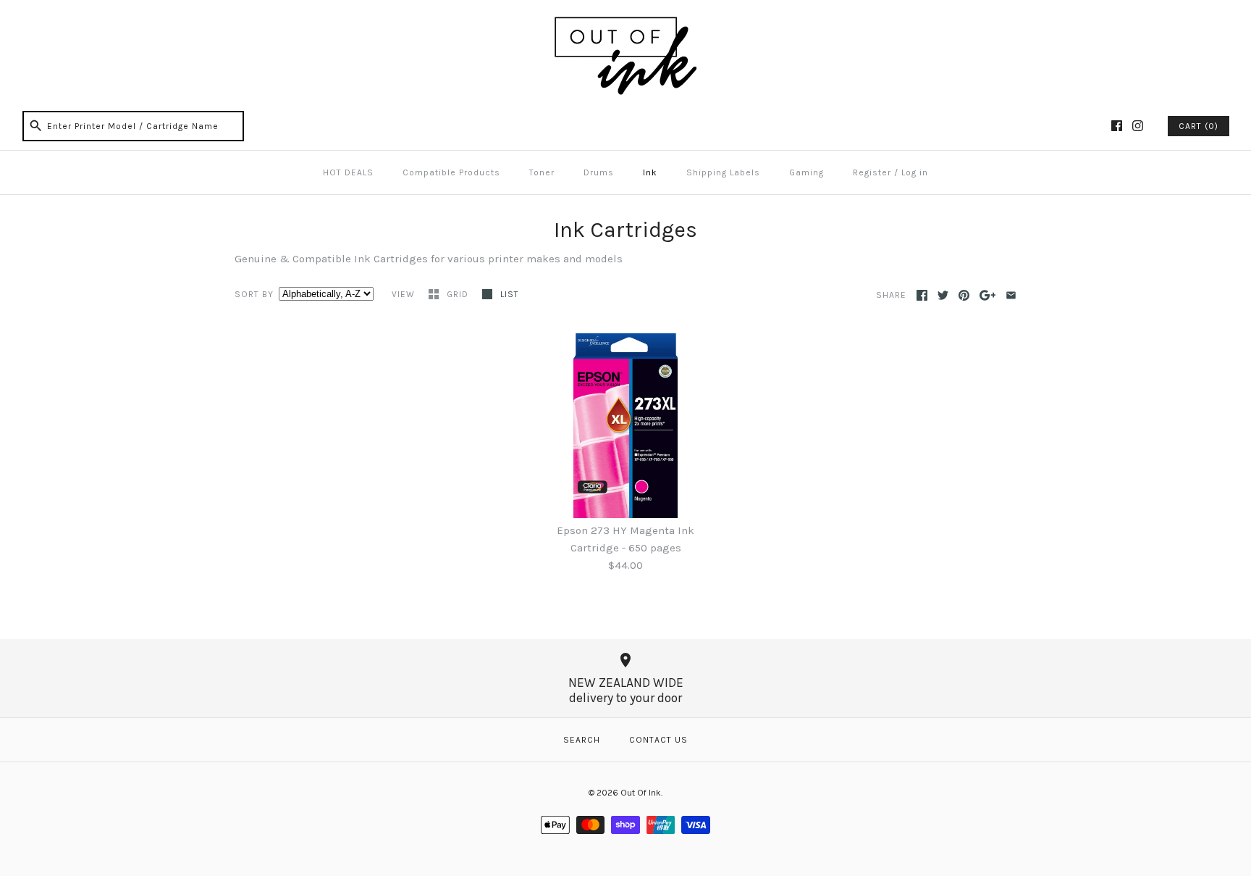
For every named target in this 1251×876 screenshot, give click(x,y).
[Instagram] (1137, 125)
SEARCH (581, 740)
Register (872, 172)
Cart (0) (1198, 126)
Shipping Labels (723, 172)
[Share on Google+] (988, 295)
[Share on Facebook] (922, 295)
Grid (459, 294)
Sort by (254, 294)
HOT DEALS (348, 172)
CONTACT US (658, 740)
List (509, 294)
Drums (599, 172)
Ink (650, 172)
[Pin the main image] (964, 295)
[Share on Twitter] (943, 295)
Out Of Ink (640, 793)
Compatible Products (451, 172)
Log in (914, 172)
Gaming (806, 172)
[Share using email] (1011, 295)
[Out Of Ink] (625, 23)
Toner (542, 172)
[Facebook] (1116, 125)
